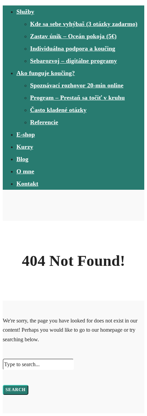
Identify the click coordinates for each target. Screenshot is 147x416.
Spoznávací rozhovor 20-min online (76, 85)
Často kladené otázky (58, 109)
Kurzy (24, 146)
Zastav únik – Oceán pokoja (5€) (73, 36)
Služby (25, 11)
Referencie (44, 122)
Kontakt (27, 183)
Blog (22, 159)
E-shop (25, 134)
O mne (25, 171)
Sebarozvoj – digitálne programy (73, 60)
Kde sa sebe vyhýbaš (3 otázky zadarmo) (83, 23)
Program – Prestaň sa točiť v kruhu (77, 97)
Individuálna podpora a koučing (72, 48)
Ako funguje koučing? (45, 73)
